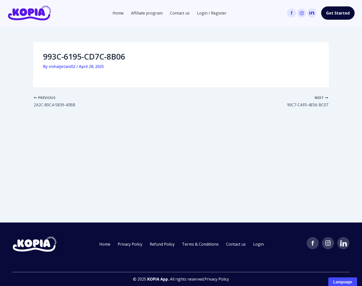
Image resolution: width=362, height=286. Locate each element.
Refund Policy (162, 244)
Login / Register (212, 13)
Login (258, 244)
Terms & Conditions (200, 244)
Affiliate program (147, 13)
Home (118, 13)
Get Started (338, 13)
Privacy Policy (130, 244)
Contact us (180, 13)
